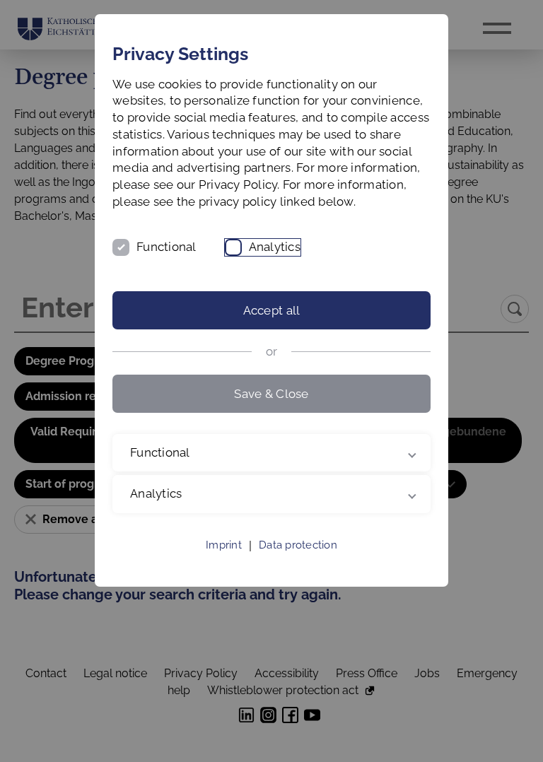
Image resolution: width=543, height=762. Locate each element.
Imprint (224, 562)
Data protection (298, 562)
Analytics (274, 247)
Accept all (271, 310)
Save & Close (271, 394)
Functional (166, 247)
